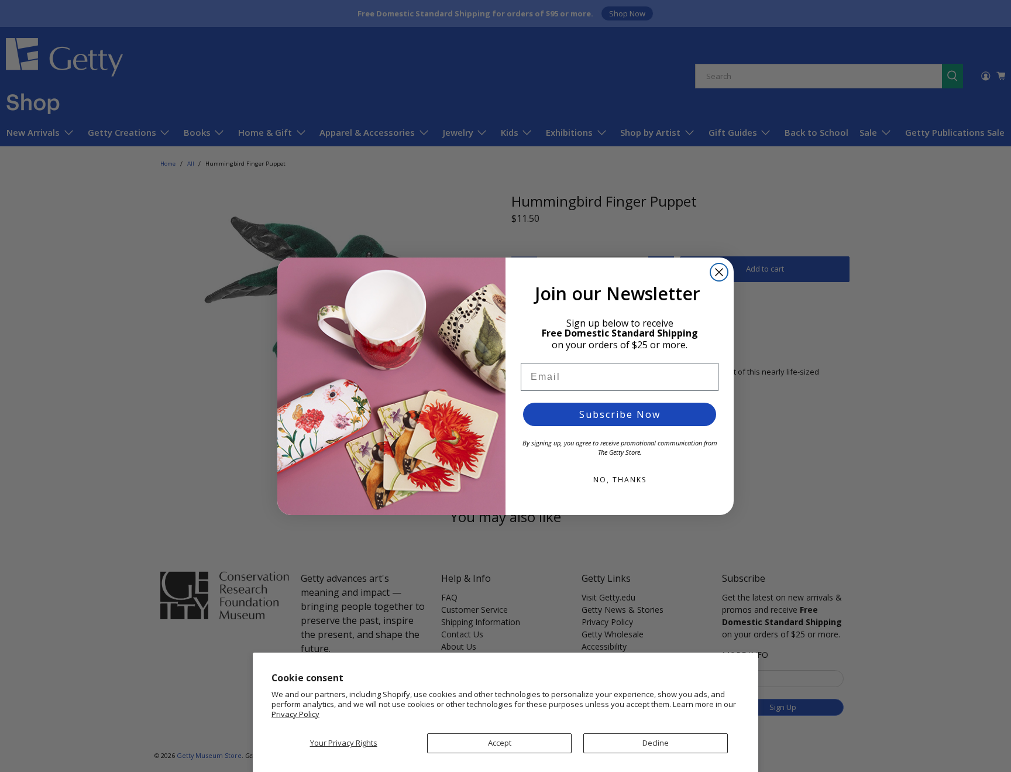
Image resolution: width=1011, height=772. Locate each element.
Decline (655, 742)
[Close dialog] (719, 272)
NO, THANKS (620, 480)
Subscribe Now (620, 414)
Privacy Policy (295, 714)
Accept (499, 742)
